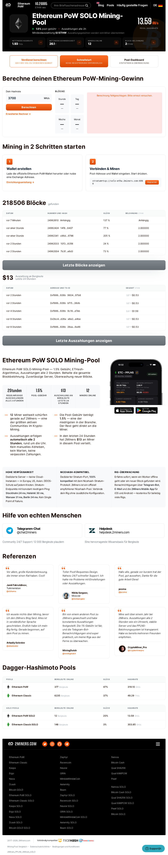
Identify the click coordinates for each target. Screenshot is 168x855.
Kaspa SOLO (16, 806)
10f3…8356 (67, 243)
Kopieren (152, 182)
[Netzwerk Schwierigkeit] (79, 42)
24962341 (53, 235)
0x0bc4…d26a (58, 319)
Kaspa (12, 768)
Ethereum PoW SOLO (23, 715)
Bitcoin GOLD (16, 789)
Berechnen (28, 107)
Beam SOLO (66, 827)
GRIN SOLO (66, 811)
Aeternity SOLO (68, 822)
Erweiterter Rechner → (18, 113)
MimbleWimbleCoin (70, 778)
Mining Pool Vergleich (17, 846)
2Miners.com (24, 840)
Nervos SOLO (118, 786)
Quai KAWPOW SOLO (122, 803)
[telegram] (66, 744)
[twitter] (44, 744)
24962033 (53, 243)
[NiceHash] (68, 840)
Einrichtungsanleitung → (20, 182)
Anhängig (65, 220)
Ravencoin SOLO (69, 800)
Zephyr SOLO (67, 795)
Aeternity (65, 784)
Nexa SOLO (15, 817)
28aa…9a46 (73, 326)
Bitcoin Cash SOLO (121, 792)
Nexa (12, 778)
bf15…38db (73, 303)
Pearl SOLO (117, 808)
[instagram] (52, 744)
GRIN (63, 773)
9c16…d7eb (73, 310)
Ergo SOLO (15, 811)
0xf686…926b (58, 295)
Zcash (12, 784)
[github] (59, 744)
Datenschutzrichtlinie (39, 846)
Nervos (115, 757)
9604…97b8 (74, 295)
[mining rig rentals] (86, 840)
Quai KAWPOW (119, 773)
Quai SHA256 (118, 768)
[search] (86, 5)
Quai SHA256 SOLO (122, 797)
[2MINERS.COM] (9, 5)
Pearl (114, 778)
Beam (63, 789)
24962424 (53, 228)
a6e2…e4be (74, 319)
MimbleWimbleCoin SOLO (73, 817)
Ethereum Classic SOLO (25, 724)
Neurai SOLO (67, 806)
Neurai (63, 768)
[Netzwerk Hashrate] (40, 42)
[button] (158, 744)
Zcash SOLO (15, 822)
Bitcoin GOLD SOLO (19, 827)
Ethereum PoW (20, 686)
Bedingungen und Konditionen (66, 846)
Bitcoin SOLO (118, 814)
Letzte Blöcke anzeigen (84, 265)
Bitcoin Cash (117, 762)
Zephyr (64, 757)
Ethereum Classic (21, 695)
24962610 (53, 220)
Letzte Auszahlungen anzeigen (84, 341)
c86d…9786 (67, 235)
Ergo (11, 773)
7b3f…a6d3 (67, 251)
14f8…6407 (66, 228)
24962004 (53, 251)
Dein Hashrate (13, 91)
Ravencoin (65, 762)
